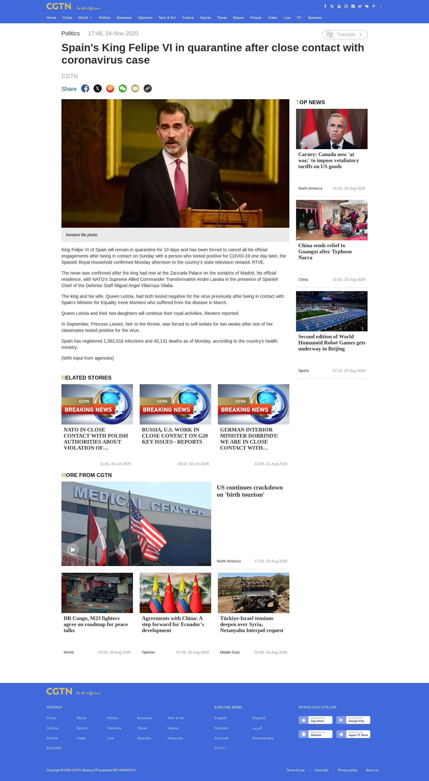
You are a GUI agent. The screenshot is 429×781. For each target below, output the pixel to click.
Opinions (145, 17)
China (67, 17)
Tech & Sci (167, 17)
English (220, 718)
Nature (238, 17)
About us (372, 770)
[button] (72, 550)
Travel (222, 17)
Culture (188, 17)
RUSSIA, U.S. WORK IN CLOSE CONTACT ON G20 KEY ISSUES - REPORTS (175, 436)
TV (299, 17)
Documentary (262, 738)
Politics (104, 17)
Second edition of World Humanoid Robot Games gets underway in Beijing (331, 343)
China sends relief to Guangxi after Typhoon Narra (325, 251)
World (83, 17)
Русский (221, 738)
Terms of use (296, 770)
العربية (257, 728)
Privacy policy (347, 770)
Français (221, 728)
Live (287, 17)
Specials (315, 17)
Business (124, 17)
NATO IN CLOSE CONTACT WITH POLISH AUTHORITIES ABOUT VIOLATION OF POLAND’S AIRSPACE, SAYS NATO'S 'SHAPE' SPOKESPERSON (96, 439)
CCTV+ (220, 748)
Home (51, 17)
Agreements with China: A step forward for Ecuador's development (173, 624)
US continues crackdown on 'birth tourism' (250, 491)
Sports (205, 17)
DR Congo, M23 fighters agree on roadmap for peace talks (96, 624)
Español (258, 718)
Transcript (175, 738)
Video (272, 17)
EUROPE (54, 748)
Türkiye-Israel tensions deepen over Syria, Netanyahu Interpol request (251, 624)
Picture (255, 17)
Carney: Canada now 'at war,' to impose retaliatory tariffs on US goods (328, 160)
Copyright (322, 770)
